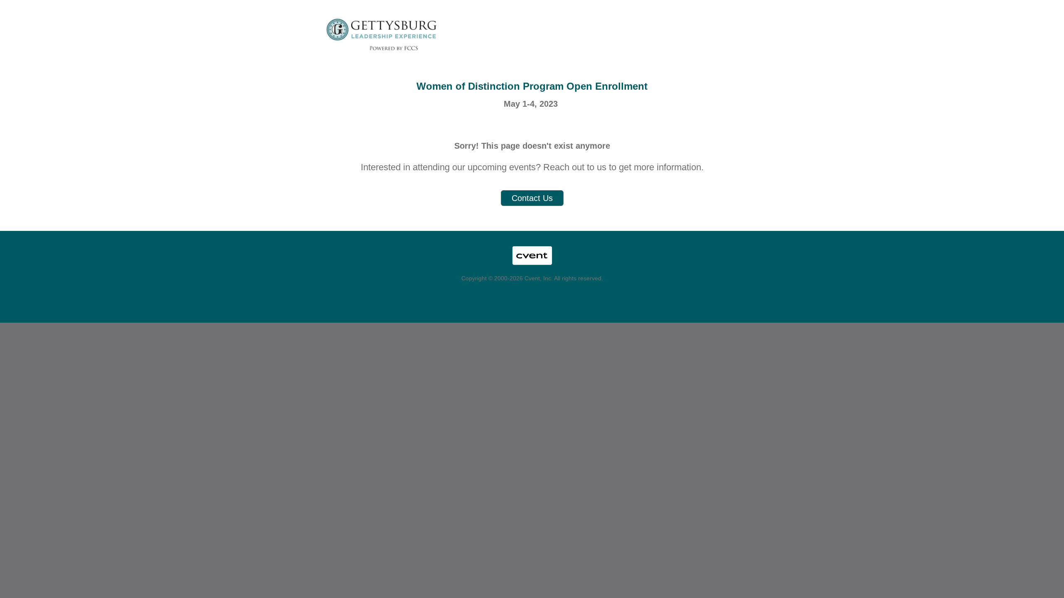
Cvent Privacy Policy (528, 303)
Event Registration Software (579, 293)
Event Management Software (413, 293)
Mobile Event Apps (496, 293)
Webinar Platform (659, 293)
